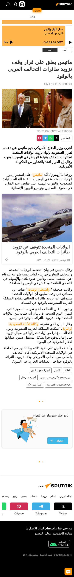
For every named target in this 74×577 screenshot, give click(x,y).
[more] (6, 259)
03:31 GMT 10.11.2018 (58, 83)
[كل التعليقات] (68, 571)
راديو (15, 496)
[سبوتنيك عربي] (64, 5)
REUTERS (42, 131)
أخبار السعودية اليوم (40, 370)
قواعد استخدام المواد (50, 528)
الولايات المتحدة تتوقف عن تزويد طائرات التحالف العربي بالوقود (41, 249)
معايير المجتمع (43, 533)
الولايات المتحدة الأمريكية (58, 384)
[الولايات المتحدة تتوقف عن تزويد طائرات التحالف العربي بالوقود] (37, 218)
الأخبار (57, 370)
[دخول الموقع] (15, 4)
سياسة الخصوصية (62, 533)
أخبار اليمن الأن (35, 384)
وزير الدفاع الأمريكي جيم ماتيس (55, 377)
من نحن (67, 528)
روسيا (44, 496)
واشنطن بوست (39, 289)
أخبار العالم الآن (28, 377)
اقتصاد (34, 496)
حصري (24, 496)
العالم (67, 370)
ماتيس (37, 175)
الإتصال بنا (31, 528)
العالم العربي (66, 496)
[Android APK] (59, 544)
